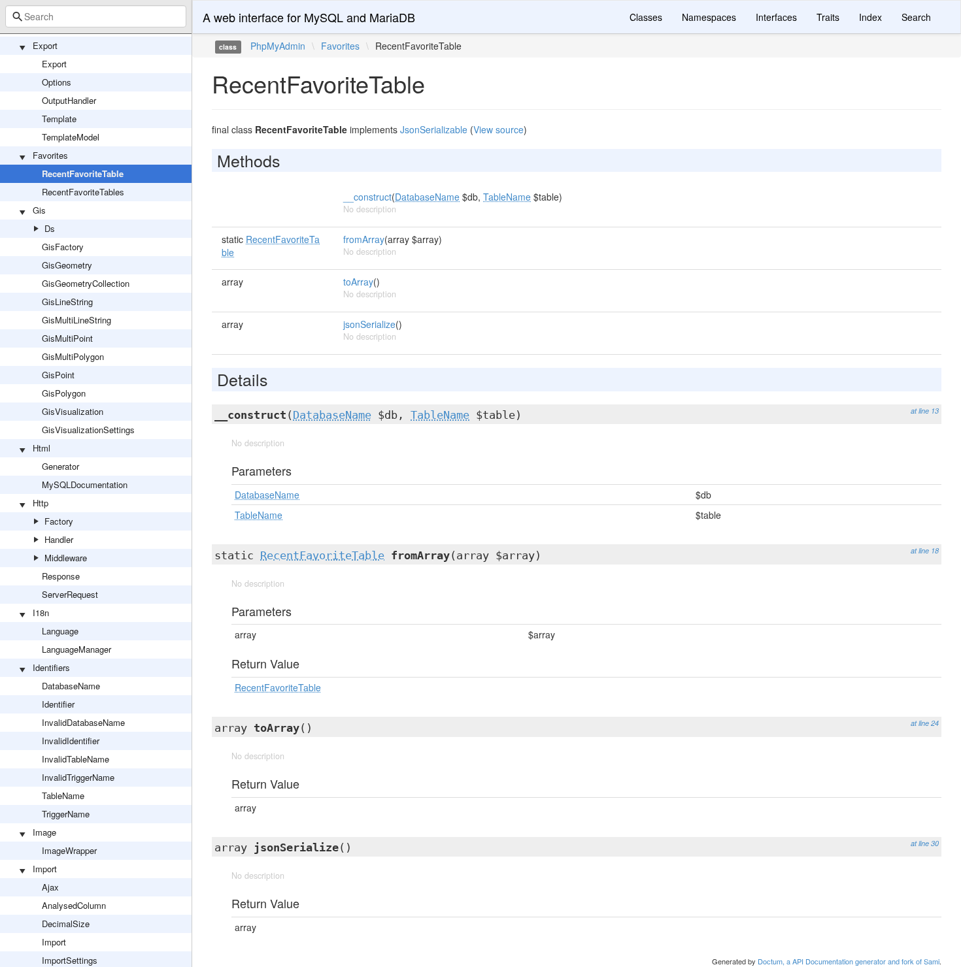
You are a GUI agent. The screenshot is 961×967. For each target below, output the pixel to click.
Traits (828, 17)
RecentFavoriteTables (83, 192)
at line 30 (925, 843)
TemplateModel (70, 137)
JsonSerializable (433, 129)
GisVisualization (72, 411)
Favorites (50, 155)
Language (60, 631)
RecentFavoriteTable (83, 173)
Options (56, 82)
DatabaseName (71, 686)
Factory (58, 521)
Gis (39, 210)
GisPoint (58, 375)
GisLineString (67, 301)
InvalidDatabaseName (83, 722)
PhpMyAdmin (277, 45)
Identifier (58, 704)
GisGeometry (67, 265)
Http (40, 503)
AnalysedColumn (74, 905)
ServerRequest (70, 594)
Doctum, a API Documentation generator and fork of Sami (848, 961)
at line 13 (925, 411)
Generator (60, 466)
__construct (367, 196)
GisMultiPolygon (73, 356)
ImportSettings (69, 960)
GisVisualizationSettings (88, 429)
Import (45, 868)
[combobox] (95, 16)
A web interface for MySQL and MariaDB (309, 16)
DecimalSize (66, 923)
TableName (63, 795)
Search (916, 17)
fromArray (363, 239)
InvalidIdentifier (70, 740)
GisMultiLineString (76, 320)
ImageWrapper (69, 850)
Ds (49, 228)
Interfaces (776, 17)
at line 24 (925, 723)
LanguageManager (76, 649)
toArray (358, 281)
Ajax (50, 887)
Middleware (65, 557)
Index (870, 17)
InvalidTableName (75, 759)
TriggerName (66, 814)
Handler (58, 539)
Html (41, 448)
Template (59, 118)
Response (61, 576)
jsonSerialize (369, 324)
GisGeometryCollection (85, 283)
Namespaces (709, 17)
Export (45, 45)
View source (498, 129)
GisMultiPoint (67, 338)
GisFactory (63, 246)
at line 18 (925, 550)
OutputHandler (69, 100)
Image (44, 832)
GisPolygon (64, 393)
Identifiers (51, 667)
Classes (646, 17)
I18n (41, 612)
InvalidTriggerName (78, 777)
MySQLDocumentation (84, 484)
